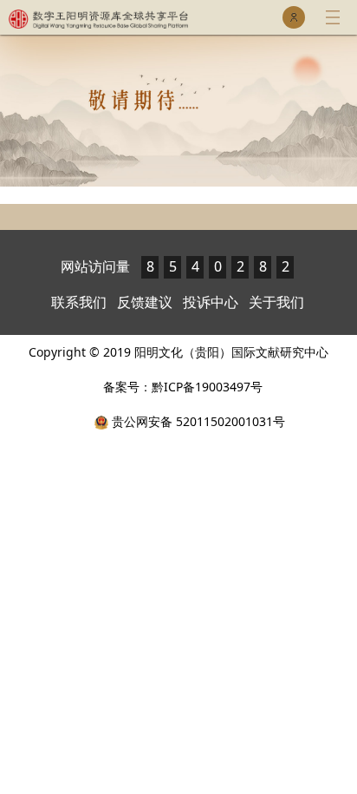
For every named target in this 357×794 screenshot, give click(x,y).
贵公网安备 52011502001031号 (196, 421)
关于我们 (276, 302)
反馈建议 (144, 302)
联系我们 (79, 302)
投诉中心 (210, 302)
